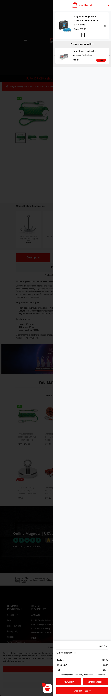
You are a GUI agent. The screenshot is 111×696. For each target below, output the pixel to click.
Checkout (82, 690)
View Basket (68, 682)
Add (56, 60)
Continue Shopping (95, 682)
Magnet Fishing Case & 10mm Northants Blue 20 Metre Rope (86, 20)
